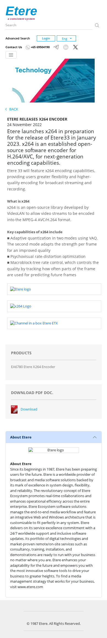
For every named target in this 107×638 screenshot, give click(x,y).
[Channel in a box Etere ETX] (34, 323)
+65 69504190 (40, 47)
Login (46, 38)
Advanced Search (17, 38)
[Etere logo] (20, 288)
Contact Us (13, 47)
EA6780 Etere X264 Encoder (33, 366)
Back (12, 109)
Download (29, 409)
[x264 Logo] (20, 305)
